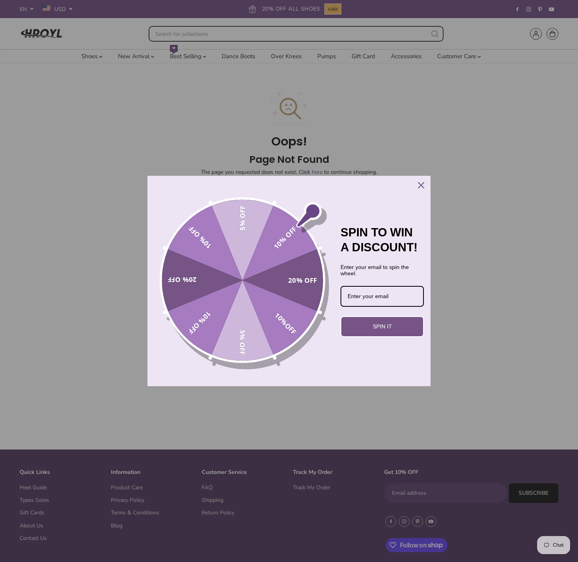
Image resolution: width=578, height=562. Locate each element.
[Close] (421, 185)
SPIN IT (382, 326)
